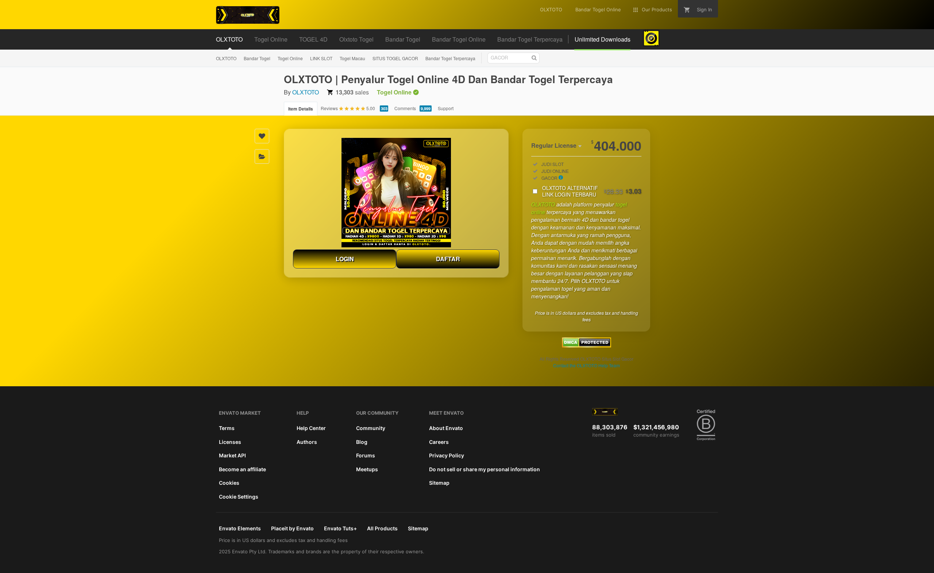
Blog (361, 442)
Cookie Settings (238, 496)
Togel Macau (352, 58)
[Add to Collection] (262, 156)
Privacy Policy (446, 455)
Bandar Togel (257, 58)
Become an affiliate (242, 469)
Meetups (367, 469)
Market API (232, 455)
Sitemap (439, 483)
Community (370, 428)
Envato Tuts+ (340, 528)
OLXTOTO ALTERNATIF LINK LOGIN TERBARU (591, 191)
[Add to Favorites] (262, 136)
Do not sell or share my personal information (484, 469)
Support (446, 108)
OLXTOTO (226, 58)
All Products (382, 528)
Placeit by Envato (292, 528)
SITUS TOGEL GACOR (395, 58)
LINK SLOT (321, 58)
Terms (227, 428)
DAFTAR (448, 259)
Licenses (230, 442)
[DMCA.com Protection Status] (586, 345)
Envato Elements (240, 528)
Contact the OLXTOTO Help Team (586, 365)
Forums (365, 455)
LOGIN (345, 259)
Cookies (229, 483)
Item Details (300, 108)
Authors (307, 442)
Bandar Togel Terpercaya (450, 58)
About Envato (446, 428)
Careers (439, 442)
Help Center (311, 428)
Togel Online (290, 58)
